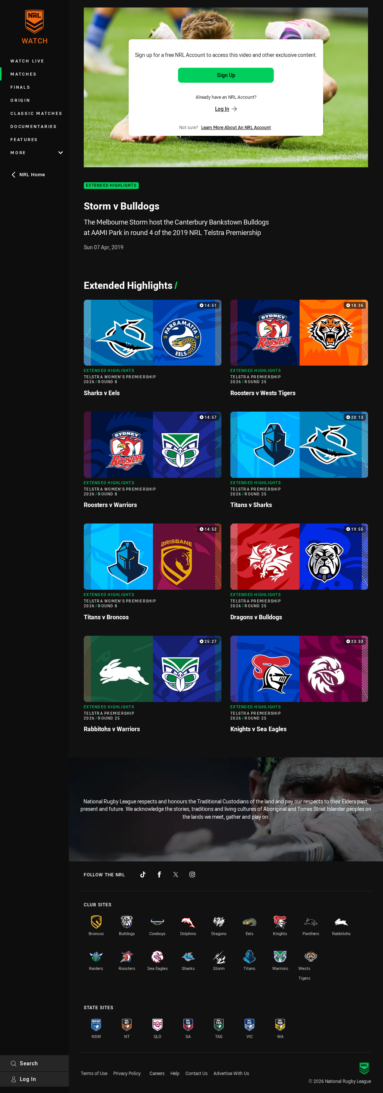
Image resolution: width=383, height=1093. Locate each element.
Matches (23, 74)
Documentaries (33, 126)
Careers (157, 1073)
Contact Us (197, 1073)
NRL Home (32, 174)
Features (24, 139)
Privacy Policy (127, 1073)
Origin (20, 100)
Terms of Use (94, 1073)
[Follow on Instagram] (192, 874)
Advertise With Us (231, 1073)
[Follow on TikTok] (143, 874)
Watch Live (27, 61)
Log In (28, 1079)
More (18, 152)
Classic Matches (36, 113)
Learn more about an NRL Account (236, 127)
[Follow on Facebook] (159, 874)
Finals (20, 87)
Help (175, 1073)
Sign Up (226, 75)
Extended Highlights (111, 185)
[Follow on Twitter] (176, 874)
